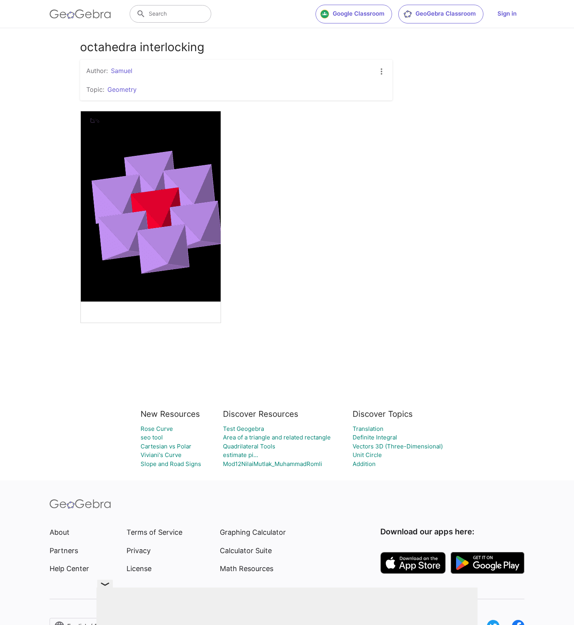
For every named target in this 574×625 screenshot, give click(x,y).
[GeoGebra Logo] (80, 14)
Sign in (507, 13)
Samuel (121, 71)
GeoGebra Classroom (445, 13)
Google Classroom (358, 13)
